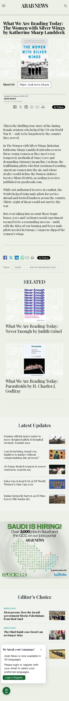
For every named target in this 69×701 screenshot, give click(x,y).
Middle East (10, 608)
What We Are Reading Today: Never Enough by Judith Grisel (34, 328)
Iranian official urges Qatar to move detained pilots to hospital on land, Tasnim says (23, 439)
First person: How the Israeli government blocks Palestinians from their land (24, 616)
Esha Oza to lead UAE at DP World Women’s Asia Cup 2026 (24, 482)
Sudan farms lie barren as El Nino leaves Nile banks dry (24, 497)
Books (18, 267)
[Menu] (3, 6)
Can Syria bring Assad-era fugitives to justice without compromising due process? (21, 455)
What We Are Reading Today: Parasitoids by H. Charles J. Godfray (32, 386)
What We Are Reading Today (43, 267)
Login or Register (14, 677)
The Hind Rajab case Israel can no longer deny (23, 633)
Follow (60, 107)
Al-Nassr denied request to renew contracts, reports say (25, 468)
